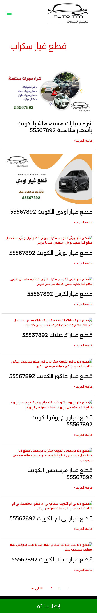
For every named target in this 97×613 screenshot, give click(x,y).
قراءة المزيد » (83, 140)
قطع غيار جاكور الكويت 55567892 (50, 376)
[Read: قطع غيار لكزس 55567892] (49, 281)
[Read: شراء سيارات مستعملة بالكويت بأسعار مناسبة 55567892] (49, 90)
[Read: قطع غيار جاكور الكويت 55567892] (49, 363)
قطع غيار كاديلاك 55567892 (57, 335)
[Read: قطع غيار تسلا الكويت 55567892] (49, 547)
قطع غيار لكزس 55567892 (59, 294)
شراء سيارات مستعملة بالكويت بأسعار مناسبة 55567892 (54, 127)
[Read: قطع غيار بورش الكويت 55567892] (49, 240)
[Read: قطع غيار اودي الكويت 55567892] (49, 179)
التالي (37, 588)
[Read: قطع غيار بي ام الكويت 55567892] (49, 505)
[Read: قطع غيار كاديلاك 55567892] (49, 322)
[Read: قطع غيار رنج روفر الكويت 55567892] (49, 404)
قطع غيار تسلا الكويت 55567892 (52, 559)
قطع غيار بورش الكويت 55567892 (50, 253)
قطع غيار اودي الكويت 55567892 (51, 211)
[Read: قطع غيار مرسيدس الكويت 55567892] (49, 455)
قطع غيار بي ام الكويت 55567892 (50, 518)
